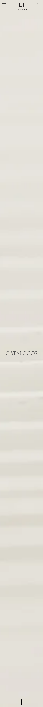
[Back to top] (37, 697)
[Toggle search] (38, 4)
